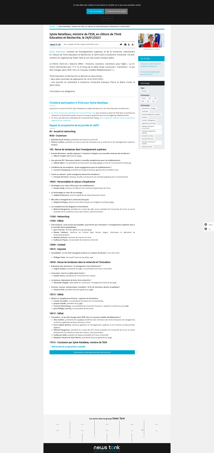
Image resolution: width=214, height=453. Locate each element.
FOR (155, 98)
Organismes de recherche (149, 123)
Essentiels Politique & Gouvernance (148, 127)
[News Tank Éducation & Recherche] (107, 449)
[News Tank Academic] (131, 431)
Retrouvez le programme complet (68, 346)
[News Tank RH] (131, 424)
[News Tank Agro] (107, 431)
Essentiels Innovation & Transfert (148, 142)
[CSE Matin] (119, 437)
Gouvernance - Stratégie (149, 108)
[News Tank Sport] (57, 431)
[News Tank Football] (82, 431)
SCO (153, 101)
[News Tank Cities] (82, 424)
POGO (143, 98)
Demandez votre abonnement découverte (92, 352)
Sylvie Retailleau (57, 51)
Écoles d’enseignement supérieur (151, 114)
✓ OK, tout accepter (95, 11)
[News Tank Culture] (57, 424)
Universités (145, 111)
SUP (150, 98)
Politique (144, 117)
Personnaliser (107, 18)
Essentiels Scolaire (147, 146)
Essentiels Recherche (148, 139)
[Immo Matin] (70, 437)
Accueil (52, 26)
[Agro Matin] (144, 437)
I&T (148, 101)
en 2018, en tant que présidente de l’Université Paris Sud (73, 113)
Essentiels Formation (148, 136)
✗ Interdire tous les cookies (116, 11)
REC (143, 101)
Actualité (144, 91)
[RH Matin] (156, 431)
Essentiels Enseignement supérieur (149, 132)
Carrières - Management (148, 120)
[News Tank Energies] (156, 424)
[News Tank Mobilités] (107, 424)
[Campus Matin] (94, 437)
